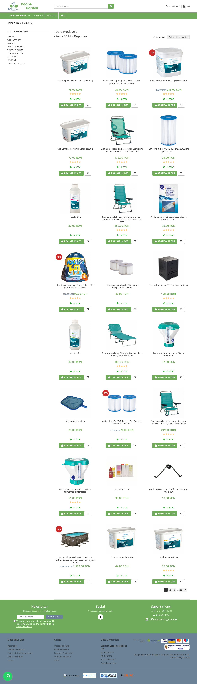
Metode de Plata (61, 645)
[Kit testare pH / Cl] (122, 471)
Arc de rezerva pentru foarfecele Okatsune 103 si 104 (168, 490)
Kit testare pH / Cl (122, 489)
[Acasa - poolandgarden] (22, 6)
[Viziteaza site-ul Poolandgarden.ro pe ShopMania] (108, 675)
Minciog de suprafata (75, 421)
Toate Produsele (18, 15)
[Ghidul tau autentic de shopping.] (89, 675)
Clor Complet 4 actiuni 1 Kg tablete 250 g (75, 80)
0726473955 (163, 615)
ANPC (56, 660)
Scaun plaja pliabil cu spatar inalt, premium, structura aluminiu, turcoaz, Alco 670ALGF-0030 (122, 219)
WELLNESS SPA (14, 40)
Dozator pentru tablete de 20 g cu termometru (168, 354)
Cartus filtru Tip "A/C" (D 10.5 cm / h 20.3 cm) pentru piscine (169, 150)
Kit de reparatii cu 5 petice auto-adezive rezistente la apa (169, 218)
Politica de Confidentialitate (20, 653)
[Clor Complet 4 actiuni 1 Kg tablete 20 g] (75, 130)
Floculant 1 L (75, 217)
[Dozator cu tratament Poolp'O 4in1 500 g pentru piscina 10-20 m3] (75, 266)
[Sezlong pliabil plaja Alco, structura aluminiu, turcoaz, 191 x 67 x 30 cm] (122, 334)
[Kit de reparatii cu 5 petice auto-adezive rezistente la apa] (168, 198)
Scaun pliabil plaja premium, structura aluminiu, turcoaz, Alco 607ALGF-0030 (168, 422)
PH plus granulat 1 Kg (168, 557)
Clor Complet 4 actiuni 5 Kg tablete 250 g (168, 80)
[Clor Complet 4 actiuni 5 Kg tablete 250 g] (168, 62)
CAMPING (11, 60)
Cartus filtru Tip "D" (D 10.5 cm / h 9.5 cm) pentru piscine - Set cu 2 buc (122, 82)
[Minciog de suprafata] (75, 403)
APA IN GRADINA (15, 53)
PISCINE (11, 36)
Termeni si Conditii (15, 649)
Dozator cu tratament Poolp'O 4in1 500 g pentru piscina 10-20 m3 (75, 286)
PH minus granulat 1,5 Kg (121, 557)
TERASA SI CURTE (15, 50)
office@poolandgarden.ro (163, 619)
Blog (63, 15)
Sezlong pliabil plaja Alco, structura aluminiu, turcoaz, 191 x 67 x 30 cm (122, 354)
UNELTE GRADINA (15, 46)
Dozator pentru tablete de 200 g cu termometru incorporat (75, 490)
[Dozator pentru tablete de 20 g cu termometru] (168, 334)
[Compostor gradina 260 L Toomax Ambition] (168, 266)
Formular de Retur (62, 656)
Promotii (38, 15)
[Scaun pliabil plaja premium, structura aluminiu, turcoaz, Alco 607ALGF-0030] (168, 403)
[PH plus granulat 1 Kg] (168, 539)
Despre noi (12, 645)
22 (180, 589)
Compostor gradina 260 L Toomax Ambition (169, 285)
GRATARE (11, 43)
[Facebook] (100, 617)
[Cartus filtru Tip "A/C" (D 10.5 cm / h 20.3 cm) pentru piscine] (168, 130)
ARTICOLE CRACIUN (16, 63)
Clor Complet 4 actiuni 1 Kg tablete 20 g (75, 149)
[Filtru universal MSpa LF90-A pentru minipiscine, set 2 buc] (122, 266)
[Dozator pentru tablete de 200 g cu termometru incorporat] (75, 471)
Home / (11, 22)
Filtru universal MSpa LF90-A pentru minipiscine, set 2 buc (122, 286)
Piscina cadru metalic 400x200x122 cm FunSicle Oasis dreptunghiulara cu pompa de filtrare (75, 560)
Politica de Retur (61, 649)
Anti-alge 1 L (75, 353)
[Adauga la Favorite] (87, 105)
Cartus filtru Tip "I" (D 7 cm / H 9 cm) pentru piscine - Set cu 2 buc (122, 422)
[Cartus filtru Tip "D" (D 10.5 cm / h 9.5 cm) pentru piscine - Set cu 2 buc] (122, 62)
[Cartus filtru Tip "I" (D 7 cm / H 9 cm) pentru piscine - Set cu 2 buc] (122, 403)
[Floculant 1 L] (75, 198)
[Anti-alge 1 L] (75, 334)
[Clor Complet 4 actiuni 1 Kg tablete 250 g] (75, 62)
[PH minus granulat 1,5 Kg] (122, 539)
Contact (11, 660)
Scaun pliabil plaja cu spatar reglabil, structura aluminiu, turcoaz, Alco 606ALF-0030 (122, 150)
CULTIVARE (12, 56)
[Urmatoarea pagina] (185, 590)
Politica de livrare (15, 656)
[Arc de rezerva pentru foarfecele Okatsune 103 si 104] (168, 471)
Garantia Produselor (63, 653)
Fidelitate (52, 15)
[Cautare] (111, 6)
